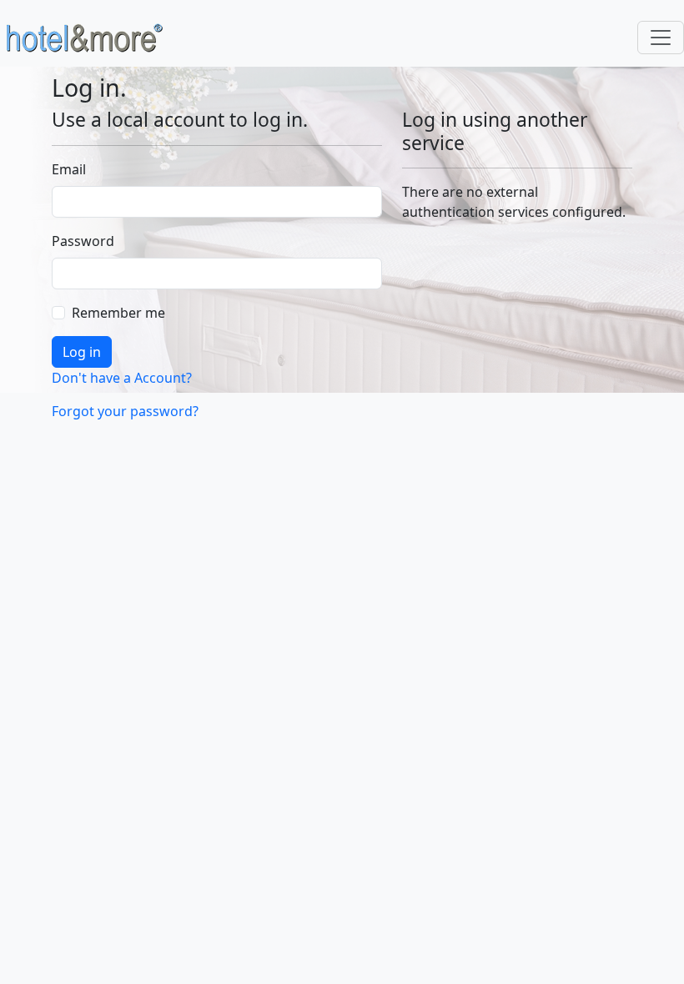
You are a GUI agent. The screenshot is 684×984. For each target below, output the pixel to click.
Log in (82, 352)
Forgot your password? (125, 411)
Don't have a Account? (122, 378)
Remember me (118, 313)
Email (69, 169)
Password (79, 241)
